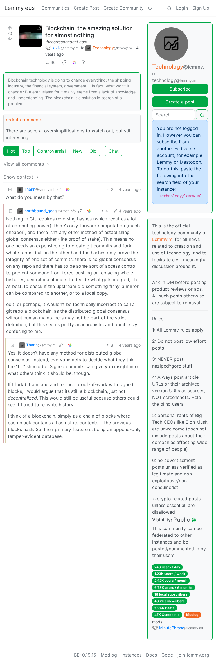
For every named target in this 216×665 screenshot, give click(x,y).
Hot (11, 151)
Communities (55, 8)
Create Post (86, 8)
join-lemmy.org (193, 655)
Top (26, 151)
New (77, 151)
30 (53, 62)
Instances (131, 655)
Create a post (180, 102)
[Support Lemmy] (150, 7)
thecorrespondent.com (66, 41)
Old (93, 151)
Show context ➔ (21, 177)
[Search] (169, 7)
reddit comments (24, 119)
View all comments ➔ (26, 164)
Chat (114, 151)
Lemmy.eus (19, 7)
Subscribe (180, 89)
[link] (64, 62)
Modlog (192, 614)
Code (167, 655)
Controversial (51, 151)
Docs (151, 655)
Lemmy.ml (163, 239)
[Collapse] (10, 189)
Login (182, 8)
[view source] (83, 62)
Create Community (124, 8)
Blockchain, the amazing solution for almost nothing (89, 32)
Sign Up (200, 8)
